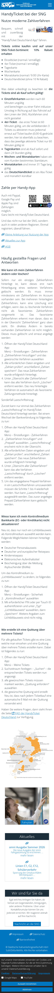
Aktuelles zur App (15, 240)
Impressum (18, 934)
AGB (7, 246)
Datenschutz (38, 934)
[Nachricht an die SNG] (6, 923)
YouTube (28, 977)
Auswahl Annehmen (27, 984)
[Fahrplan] (27, 805)
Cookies (5, 973)
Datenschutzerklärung (24, 973)
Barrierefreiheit (27, 939)
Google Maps (10, 977)
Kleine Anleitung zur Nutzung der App (27, 234)
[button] (48, 4)
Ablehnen (27, 989)
